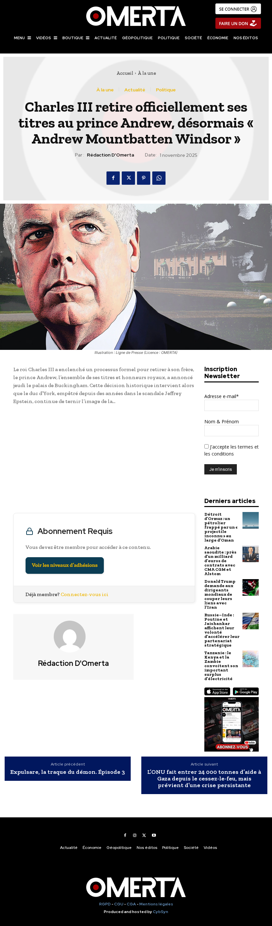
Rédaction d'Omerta (110, 155)
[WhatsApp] (159, 178)
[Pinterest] (143, 178)
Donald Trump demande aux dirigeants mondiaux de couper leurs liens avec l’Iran (220, 594)
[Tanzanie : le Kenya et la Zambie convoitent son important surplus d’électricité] (250, 659)
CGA (131, 904)
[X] (128, 178)
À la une (147, 73)
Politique (166, 89)
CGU (118, 904)
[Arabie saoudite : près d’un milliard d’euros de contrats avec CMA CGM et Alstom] (250, 554)
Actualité (134, 89)
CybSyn (160, 911)
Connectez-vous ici (84, 594)
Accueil (124, 73)
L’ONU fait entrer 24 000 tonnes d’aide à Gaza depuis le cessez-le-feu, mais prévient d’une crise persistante (204, 778)
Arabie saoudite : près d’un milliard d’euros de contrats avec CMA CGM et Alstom (220, 560)
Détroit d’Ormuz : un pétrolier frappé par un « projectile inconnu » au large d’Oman (221, 527)
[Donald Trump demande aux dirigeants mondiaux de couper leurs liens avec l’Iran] (250, 587)
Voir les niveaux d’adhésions (65, 565)
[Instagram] (135, 835)
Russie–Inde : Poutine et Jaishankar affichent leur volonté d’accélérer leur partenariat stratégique (221, 630)
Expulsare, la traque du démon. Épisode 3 (67, 772)
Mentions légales (156, 904)
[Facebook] (113, 178)
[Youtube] (154, 835)
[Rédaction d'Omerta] (74, 637)
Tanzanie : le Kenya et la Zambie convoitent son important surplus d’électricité (221, 665)
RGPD (105, 904)
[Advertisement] (104, 460)
